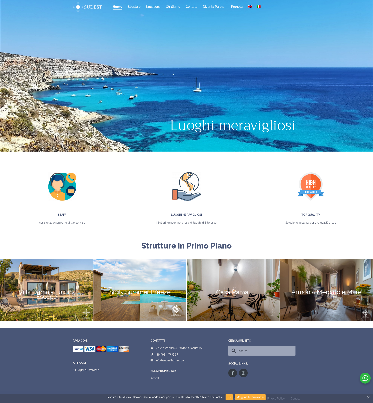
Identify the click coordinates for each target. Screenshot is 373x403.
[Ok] (368, 397)
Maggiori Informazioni (250, 397)
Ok (229, 397)
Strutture (134, 7)
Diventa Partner (214, 7)
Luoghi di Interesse (87, 370)
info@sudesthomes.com (171, 360)
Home (117, 7)
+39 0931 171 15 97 (167, 354)
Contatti (191, 7)
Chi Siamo (173, 7)
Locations (153, 7)
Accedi (155, 378)
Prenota (237, 7)
